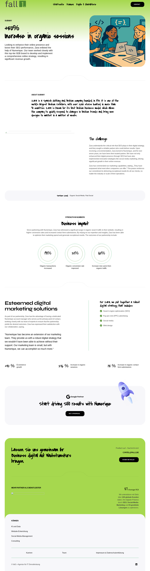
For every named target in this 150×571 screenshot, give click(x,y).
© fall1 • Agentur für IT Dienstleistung (25, 564)
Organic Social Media (77, 195)
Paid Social (89, 195)
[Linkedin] (136, 564)
